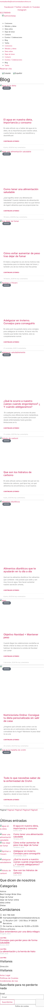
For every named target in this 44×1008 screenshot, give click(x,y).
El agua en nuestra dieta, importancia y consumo (18, 121)
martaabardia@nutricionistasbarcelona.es (15, 1)
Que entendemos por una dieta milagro (20, 931)
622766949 (5, 12)
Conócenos (8, 23)
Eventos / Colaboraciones (13, 37)
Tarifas (7, 43)
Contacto (8, 34)
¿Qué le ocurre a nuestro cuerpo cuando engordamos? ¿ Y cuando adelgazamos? (22, 404)
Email (2, 993)
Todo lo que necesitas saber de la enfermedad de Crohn (22, 779)
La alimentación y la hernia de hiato (17, 951)
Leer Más (3, 938)
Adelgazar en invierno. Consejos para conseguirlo (19, 322)
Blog (6, 40)
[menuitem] (6, 73)
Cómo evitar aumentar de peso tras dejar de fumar (22, 255)
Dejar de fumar (10, 32)
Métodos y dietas (10, 26)
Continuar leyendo (11, 141)
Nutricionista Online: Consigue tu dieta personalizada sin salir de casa (21, 718)
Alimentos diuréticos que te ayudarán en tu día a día (20, 570)
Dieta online (9, 29)
